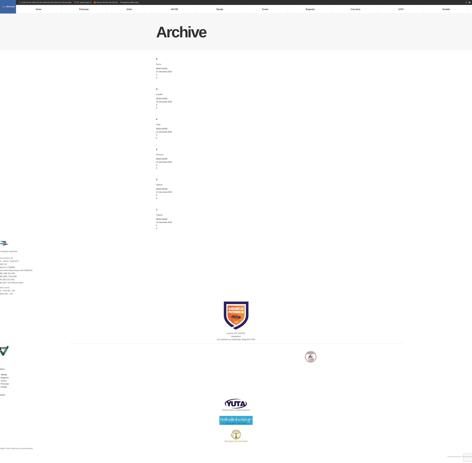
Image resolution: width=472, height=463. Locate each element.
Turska (3, 381)
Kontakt (4, 387)
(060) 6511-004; (48, 2)
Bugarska (4, 378)
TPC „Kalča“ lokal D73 (83, 2)
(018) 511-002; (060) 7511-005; (32, 2)
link (140, 2)
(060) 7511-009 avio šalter (63, 2)
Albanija (4, 375)
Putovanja (5, 384)
